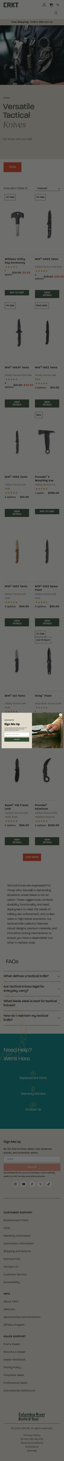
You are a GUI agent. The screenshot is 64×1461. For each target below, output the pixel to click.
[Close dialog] (60, 714)
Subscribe (16, 739)
